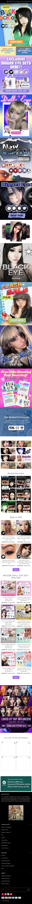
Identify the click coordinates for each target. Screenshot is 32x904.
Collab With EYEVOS (6, 876)
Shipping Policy (4, 845)
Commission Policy (5, 878)
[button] (16, 231)
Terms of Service (5, 848)
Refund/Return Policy (6, 842)
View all (16, 569)
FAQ (2, 835)
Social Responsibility (5, 863)
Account (3, 837)
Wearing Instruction (5, 860)
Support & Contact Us (6, 832)
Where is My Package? (6, 827)
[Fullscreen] (20, 223)
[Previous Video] (5, 231)
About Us (3, 855)
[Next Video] (26, 231)
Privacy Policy (4, 840)
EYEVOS (16, 5)
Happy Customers (5, 883)
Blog (2, 868)
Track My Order (4, 829)
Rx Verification (4, 858)
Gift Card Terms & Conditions (7, 866)
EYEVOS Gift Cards (5, 881)
